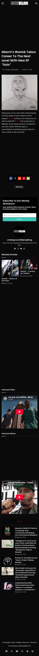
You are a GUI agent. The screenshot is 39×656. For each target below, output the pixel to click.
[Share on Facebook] (10, 178)
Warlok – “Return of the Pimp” (9, 280)
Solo (17, 121)
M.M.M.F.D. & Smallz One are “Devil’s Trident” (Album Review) (26, 560)
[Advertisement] (19, 28)
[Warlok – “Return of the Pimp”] (10, 268)
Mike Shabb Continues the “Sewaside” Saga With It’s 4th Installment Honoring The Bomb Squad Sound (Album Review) (25, 572)
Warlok (11, 118)
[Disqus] (19, 314)
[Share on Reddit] (19, 178)
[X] (18, 248)
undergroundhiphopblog (11, 69)
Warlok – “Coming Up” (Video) (27, 272)
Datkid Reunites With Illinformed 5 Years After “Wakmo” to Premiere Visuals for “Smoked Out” (25, 586)
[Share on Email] (28, 178)
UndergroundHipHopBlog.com (20, 646)
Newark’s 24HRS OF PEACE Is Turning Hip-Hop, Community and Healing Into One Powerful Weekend (26, 531)
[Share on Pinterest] (23, 178)
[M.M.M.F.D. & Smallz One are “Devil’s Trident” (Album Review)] (8, 561)
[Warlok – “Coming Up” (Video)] (28, 264)
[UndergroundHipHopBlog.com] (19, 3)
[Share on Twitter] (15, 178)
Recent (19, 521)
